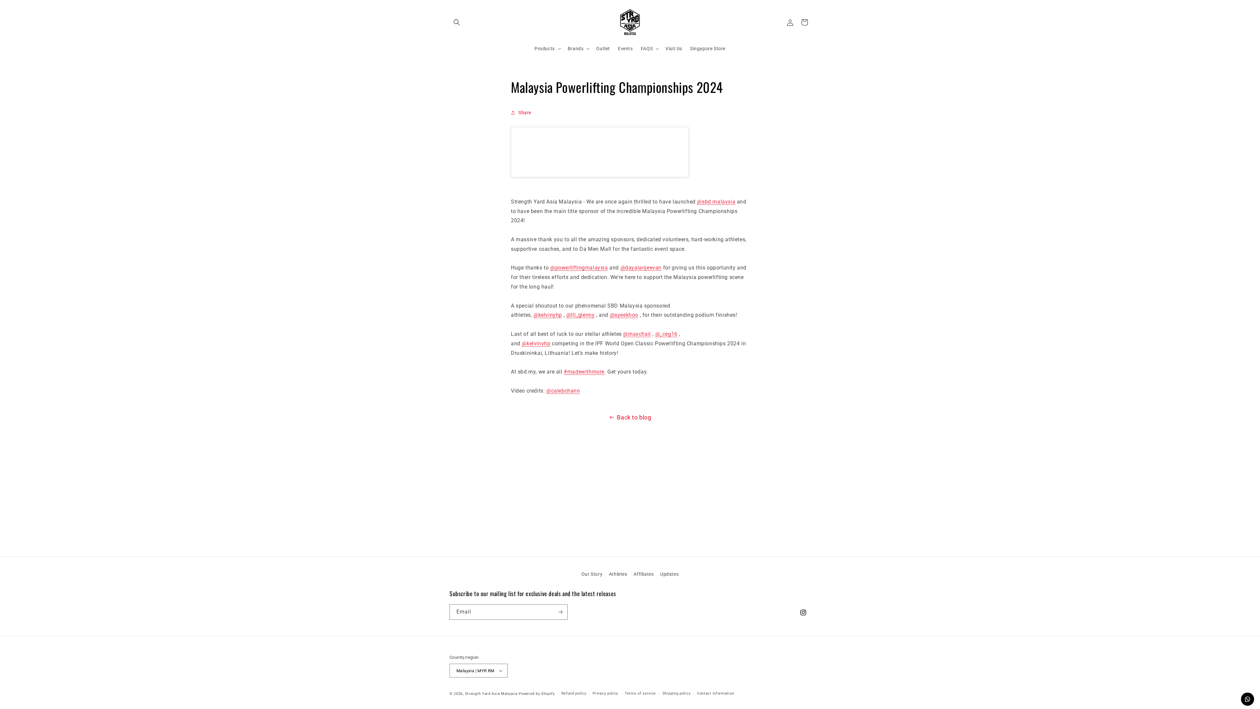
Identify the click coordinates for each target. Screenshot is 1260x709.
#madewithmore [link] (584, 372)
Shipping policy (676, 693)
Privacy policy (605, 693)
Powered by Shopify (537, 694)
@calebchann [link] (563, 391)
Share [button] (524, 112)
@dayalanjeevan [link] (641, 268)
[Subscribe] (560, 612)
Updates (669, 574)
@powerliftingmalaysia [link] (579, 268)
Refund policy (573, 693)
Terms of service (640, 693)
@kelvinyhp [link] (548, 315)
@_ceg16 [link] (666, 334)
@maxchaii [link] (637, 334)
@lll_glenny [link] (580, 315)
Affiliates (644, 574)
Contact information (715, 693)
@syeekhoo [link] (624, 315)
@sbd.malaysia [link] (716, 202)
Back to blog (634, 417)
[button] (457, 22)
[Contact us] (1247, 699)
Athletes (618, 574)
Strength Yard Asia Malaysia (491, 694)
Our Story (591, 574)
